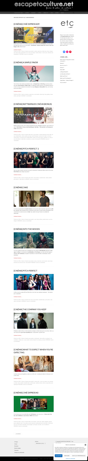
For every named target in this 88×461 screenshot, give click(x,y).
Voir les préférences (78, 455)
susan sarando (26, 339)
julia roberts (45, 423)
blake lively (44, 51)
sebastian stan (50, 52)
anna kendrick (31, 51)
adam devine (31, 177)
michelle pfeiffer (29, 137)
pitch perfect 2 (16, 179)
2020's (19, 51)
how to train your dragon (30, 52)
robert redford (42, 338)
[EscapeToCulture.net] (44, 6)
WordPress (35, 458)
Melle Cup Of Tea (63, 76)
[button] (85, 444)
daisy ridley (49, 134)
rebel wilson (22, 179)
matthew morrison (39, 382)
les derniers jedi (23, 137)
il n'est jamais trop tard (27, 423)
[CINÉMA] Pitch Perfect (25, 271)
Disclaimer (16, 446)
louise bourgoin (30, 424)
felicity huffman (39, 219)
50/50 (30, 421)
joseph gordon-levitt (39, 423)
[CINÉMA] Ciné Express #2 (26, 392)
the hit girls (19, 301)
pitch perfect (47, 299)
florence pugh (18, 52)
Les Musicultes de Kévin (64, 73)
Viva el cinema (63, 82)
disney (48, 51)
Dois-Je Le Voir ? (63, 65)
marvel (43, 52)
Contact (15, 443)
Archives (36, 441)
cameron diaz (36, 381)
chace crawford (20, 382)
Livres (39, 12)
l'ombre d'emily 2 (39, 52)
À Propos (16, 441)
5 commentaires (29, 95)
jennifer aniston (46, 219)
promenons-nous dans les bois (19, 262)
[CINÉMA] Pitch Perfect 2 (26, 148)
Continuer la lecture (18, 49)
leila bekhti (24, 424)
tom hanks (39, 424)
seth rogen (35, 424)
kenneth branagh (35, 136)
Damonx (61, 63)
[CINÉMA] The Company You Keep (30, 309)
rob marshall (28, 262)
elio (14, 52)
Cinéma (27, 12)
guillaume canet (19, 423)
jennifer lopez (32, 382)
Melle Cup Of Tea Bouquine (65, 78)
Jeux (52, 12)
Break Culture (62, 59)
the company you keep (40, 339)
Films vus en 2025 (18, 12)
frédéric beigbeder (45, 421)
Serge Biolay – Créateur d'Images (66, 80)
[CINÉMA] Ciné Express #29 (26, 24)
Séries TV (46, 12)
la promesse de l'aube (42, 136)
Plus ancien (18, 433)
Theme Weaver (52, 458)
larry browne (19, 424)
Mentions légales (17, 448)
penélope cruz (46, 137)
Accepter (59, 455)
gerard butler (23, 52)
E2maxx (61, 67)
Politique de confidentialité (70, 458)
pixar (46, 52)
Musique (33, 12)
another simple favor (38, 51)
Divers (57, 12)
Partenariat (16, 450)
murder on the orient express (38, 137)
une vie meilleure (45, 424)
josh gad (29, 136)
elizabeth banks (18, 136)
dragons (51, 51)
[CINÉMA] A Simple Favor (26, 62)
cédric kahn (39, 421)
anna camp (31, 299)
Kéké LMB (62, 69)
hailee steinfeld (25, 136)
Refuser (66, 455)
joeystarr (33, 423)
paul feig (18, 95)
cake (35, 219)
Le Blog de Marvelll (63, 71)
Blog (62, 12)
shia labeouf (47, 338)
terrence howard (33, 339)
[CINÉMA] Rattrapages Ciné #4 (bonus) (33, 104)
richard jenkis (36, 338)
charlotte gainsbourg (43, 134)
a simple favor (31, 94)
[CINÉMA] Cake (21, 187)
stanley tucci (21, 339)
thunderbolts (16, 54)
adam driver (31, 134)
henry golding (47, 94)
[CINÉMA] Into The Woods (27, 229)
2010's (19, 94)
